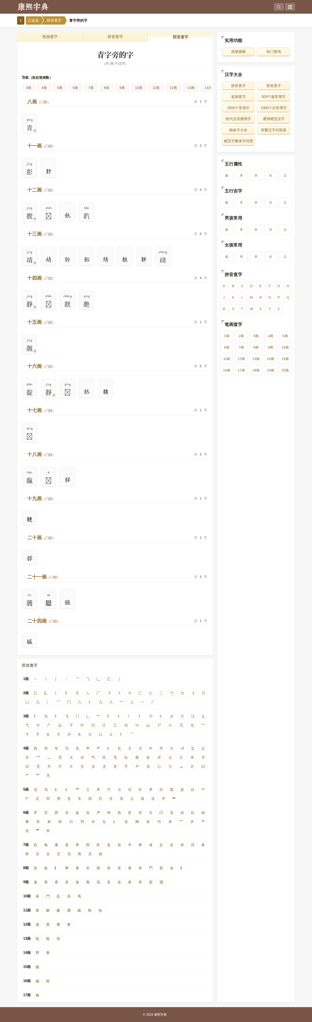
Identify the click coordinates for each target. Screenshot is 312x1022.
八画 (39, 101)
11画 (156, 88)
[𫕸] (48, 171)
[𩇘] (48, 259)
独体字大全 (238, 130)
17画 (241, 370)
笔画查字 (50, 37)
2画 (241, 336)
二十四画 (43, 621)
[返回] (20, 20)
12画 (173, 88)
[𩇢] (29, 558)
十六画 (41, 366)
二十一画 (43, 576)
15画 (285, 359)
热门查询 (273, 51)
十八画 (41, 454)
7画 (91, 88)
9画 (122, 88)
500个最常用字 (274, 97)
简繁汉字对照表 (273, 130)
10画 (138, 88)
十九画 (41, 498)
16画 (226, 370)
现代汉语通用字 (238, 119)
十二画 (41, 189)
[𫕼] (29, 519)
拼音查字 (115, 37)
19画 (270, 370)
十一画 (41, 145)
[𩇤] (29, 641)
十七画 (41, 410)
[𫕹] (124, 259)
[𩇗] (67, 215)
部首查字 (54, 20)
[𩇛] (105, 259)
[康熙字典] (33, 7)
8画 (106, 88)
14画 (208, 88)
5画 (59, 88)
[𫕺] (144, 259)
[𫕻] (105, 392)
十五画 (41, 322)
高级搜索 (238, 51)
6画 (75, 88)
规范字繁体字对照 (238, 141)
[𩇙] (67, 259)
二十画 (41, 537)
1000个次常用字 (274, 108)
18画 (256, 370)
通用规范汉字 (274, 119)
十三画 (41, 234)
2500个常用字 (238, 108)
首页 (35, 21)
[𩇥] (67, 602)
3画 (28, 88)
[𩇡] (67, 480)
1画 (226, 336)
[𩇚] (86, 259)
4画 (44, 88)
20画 (285, 370)
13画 (191, 88)
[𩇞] (86, 392)
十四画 (41, 278)
